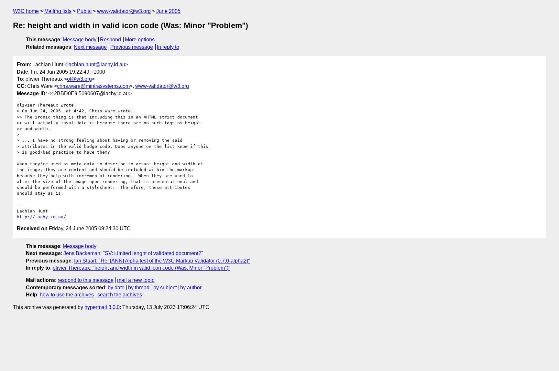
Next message (90, 47)
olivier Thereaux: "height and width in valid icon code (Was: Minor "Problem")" (141, 268)
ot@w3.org (79, 79)
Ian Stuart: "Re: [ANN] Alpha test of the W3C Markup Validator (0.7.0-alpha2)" (162, 260)
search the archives (119, 294)
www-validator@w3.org (124, 11)
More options (140, 39)
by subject (165, 287)
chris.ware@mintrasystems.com (93, 86)
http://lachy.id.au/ (41, 216)
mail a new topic (135, 280)
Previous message (131, 47)
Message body (79, 39)
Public (84, 11)
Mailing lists (57, 11)
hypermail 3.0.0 (102, 307)
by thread (138, 287)
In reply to (168, 47)
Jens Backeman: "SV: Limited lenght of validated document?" (133, 253)
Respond (110, 39)
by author (191, 287)
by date (116, 287)
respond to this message (86, 280)
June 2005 (168, 11)
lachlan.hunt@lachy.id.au (96, 64)
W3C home (26, 11)
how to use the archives (67, 294)
